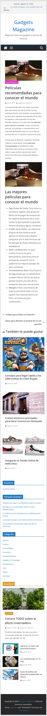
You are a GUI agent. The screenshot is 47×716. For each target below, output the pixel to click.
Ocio (4, 568)
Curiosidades (8, 548)
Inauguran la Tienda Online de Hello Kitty (21, 462)
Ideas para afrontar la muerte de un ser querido (23, 323)
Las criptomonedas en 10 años (30, 660)
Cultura (6, 544)
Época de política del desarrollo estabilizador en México (31, 674)
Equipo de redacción (25, 103)
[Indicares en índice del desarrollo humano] (10, 649)
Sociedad (6, 576)
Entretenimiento (11, 82)
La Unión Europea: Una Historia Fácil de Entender (23, 520)
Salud (5, 572)
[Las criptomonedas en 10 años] (10, 662)
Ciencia (6, 540)
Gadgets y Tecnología (11, 560)
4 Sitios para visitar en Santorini (20, 314)
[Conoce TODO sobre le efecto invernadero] (23, 599)
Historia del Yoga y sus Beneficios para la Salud (22, 503)
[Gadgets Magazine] (5, 48)
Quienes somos (9, 489)
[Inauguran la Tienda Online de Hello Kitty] (23, 436)
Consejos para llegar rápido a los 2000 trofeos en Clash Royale (23, 377)
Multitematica (8, 564)
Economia (6, 552)
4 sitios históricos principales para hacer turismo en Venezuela (23, 419)
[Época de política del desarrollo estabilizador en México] (10, 676)
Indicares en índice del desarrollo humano (29, 647)
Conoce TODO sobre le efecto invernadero (20, 621)
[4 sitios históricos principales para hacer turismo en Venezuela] (23, 394)
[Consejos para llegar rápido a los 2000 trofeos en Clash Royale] (23, 339)
